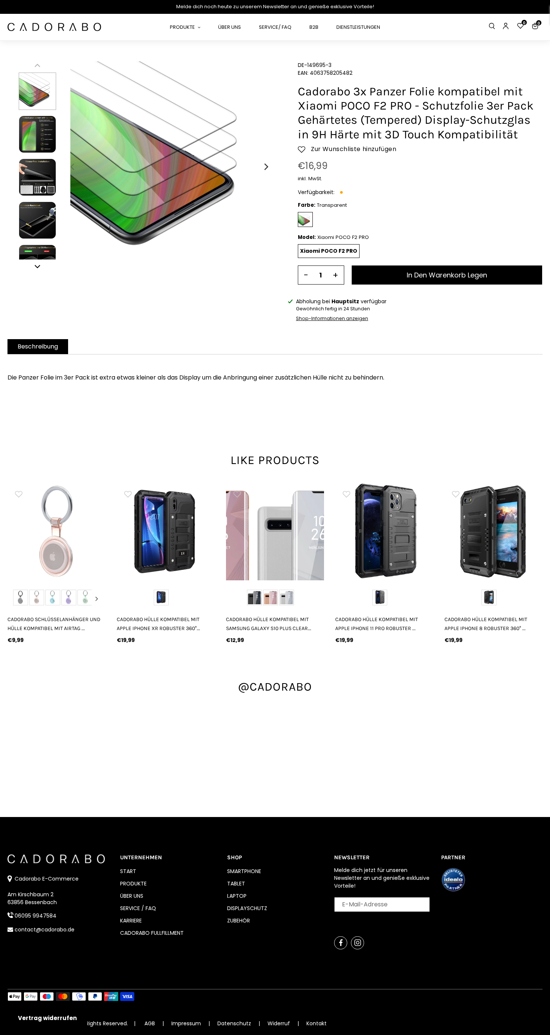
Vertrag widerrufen (47, 1018)
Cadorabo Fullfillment (152, 933)
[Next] (265, 166)
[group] (56, 531)
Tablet (236, 883)
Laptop (237, 896)
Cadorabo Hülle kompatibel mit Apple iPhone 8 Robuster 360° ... (485, 623)
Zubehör (238, 920)
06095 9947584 (35, 915)
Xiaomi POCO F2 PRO (328, 251)
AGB (149, 1023)
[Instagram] (357, 942)
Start (128, 871)
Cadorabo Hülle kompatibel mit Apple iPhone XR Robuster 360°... (158, 623)
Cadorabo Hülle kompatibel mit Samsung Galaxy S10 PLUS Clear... (268, 623)
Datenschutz (235, 1023)
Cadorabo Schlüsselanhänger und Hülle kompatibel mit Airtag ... (53, 623)
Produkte (133, 883)
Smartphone (244, 871)
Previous (16, 598)
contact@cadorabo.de (44, 929)
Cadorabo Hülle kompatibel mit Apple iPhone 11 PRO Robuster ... (376, 623)
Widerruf (279, 1023)
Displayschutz (247, 908)
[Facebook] (340, 942)
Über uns (131, 896)
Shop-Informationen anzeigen (332, 318)
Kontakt (316, 1023)
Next (97, 598)
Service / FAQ (138, 908)
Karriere (131, 920)
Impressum (186, 1023)
